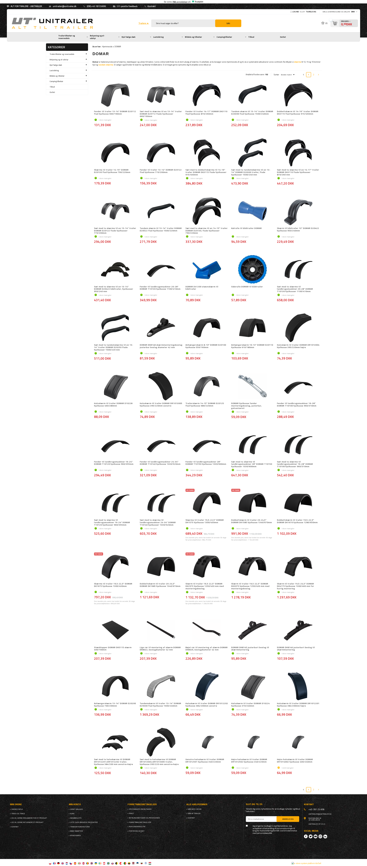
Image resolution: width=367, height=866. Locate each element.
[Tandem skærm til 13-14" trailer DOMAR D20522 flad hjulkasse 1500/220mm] (161, 211)
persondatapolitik (264, 833)
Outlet (283, 37)
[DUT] (67, 863)
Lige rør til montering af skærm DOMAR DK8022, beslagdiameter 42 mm (160, 648)
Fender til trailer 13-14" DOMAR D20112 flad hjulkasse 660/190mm (115, 112)
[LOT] (133, 863)
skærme (297, 61)
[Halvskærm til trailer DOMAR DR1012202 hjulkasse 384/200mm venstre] (207, 686)
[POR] (125, 863)
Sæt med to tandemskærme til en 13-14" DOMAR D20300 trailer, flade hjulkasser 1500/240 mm (250, 172)
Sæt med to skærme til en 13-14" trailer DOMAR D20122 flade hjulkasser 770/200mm (115, 230)
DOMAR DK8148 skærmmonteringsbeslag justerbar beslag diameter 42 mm (161, 346)
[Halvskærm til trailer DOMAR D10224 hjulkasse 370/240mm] (252, 686)
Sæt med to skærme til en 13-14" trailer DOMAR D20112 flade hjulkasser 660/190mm (161, 113)
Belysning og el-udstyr (97, 37)
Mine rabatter (76, 831)
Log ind (295, 11)
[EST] (137, 863)
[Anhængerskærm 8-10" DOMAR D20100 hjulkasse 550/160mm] (207, 328)
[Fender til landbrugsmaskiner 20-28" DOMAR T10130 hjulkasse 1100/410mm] (161, 269)
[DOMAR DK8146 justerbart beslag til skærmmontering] (298, 630)
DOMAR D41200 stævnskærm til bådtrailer (202, 287)
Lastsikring (158, 37)
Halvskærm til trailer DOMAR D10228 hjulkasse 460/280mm (113, 404)
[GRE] (146, 863)
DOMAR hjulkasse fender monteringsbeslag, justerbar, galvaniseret (246, 405)
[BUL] (141, 863)
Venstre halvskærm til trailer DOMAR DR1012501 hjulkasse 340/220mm (205, 760)
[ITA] (79, 863)
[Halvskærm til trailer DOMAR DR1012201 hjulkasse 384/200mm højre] (298, 686)
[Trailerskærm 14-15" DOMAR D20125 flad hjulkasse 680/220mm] (207, 386)
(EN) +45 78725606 (96, 6)
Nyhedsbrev (75, 835)
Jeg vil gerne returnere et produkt (27, 822)
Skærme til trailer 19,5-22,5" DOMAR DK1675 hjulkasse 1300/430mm (113, 585)
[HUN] (150, 863)
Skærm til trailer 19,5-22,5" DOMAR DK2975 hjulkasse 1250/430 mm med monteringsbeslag (205, 586)
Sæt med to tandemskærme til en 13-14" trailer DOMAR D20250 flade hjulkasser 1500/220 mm (113, 347)
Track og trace (18, 813)
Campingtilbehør (224, 37)
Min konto (75, 804)
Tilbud (251, 37)
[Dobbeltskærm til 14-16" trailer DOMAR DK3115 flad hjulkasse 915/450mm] (298, 94)
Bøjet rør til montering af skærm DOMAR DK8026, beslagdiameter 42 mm (207, 648)
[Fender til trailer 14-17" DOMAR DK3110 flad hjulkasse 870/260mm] (207, 94)
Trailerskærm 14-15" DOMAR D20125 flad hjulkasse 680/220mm (205, 404)
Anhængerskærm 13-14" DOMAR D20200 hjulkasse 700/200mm (115, 704)
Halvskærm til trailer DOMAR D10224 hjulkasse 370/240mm (250, 704)
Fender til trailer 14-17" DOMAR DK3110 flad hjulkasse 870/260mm (206, 112)
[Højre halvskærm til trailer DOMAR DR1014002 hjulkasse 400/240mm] (298, 742)
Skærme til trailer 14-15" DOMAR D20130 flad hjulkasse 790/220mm (112, 171)
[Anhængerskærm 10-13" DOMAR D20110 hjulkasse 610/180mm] (252, 328)
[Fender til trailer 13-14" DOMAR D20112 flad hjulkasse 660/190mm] (115, 94)
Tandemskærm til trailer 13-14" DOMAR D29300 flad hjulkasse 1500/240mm (160, 704)
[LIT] (129, 863)
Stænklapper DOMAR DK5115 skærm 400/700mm (113, 648)
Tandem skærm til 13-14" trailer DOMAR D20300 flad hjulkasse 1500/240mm (252, 112)
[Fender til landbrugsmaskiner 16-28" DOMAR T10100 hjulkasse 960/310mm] (298, 386)
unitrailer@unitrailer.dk (64, 6)
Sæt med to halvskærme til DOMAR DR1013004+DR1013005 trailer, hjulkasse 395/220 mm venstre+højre (159, 761)
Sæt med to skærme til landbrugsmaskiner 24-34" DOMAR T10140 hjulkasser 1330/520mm (158, 522)
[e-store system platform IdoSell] (306, 863)
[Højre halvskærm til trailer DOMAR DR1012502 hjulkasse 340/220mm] (252, 742)
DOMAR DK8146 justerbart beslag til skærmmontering (296, 648)
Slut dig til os (254, 804)
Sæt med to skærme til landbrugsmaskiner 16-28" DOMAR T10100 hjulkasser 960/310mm (295, 464)
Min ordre (16, 804)
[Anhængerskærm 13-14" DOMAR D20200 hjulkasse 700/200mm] (115, 686)
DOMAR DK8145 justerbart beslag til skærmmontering (250, 648)
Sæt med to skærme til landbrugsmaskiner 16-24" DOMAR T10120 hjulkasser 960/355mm (112, 522)
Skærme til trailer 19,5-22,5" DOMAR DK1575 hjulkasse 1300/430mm (205, 521)
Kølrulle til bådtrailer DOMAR (246, 228)
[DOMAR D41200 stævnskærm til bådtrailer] (207, 269)
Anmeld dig (288, 818)
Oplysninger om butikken (140, 809)
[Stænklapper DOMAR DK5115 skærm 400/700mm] (115, 630)
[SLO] (112, 863)
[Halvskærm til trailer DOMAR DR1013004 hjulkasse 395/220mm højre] (298, 328)
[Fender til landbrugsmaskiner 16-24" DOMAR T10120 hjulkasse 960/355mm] (115, 444)
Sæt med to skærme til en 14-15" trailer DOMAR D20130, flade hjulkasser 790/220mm (207, 230)
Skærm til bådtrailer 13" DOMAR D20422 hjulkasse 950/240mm (298, 229)
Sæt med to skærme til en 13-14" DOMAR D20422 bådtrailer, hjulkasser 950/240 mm (113, 289)
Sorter (276, 74)
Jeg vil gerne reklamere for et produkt (29, 818)
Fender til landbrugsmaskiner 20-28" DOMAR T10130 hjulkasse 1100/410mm (160, 287)
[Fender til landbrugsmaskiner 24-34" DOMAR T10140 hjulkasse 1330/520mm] (161, 444)
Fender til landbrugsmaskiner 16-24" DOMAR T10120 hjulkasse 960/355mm (113, 463)
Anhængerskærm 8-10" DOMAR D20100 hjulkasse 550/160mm (206, 346)
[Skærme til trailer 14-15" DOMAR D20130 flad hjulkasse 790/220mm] (115, 153)
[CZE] (71, 863)
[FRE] (54, 863)
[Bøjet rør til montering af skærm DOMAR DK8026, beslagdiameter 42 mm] (207, 630)
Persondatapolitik (137, 826)
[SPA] (75, 863)
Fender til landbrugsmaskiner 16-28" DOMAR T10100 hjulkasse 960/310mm (296, 404)
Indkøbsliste (76, 818)
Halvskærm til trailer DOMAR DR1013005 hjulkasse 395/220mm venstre (161, 404)
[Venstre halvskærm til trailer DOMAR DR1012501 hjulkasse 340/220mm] (207, 742)
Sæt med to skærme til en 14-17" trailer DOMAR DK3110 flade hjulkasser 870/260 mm (298, 172)
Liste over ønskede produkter (84, 822)
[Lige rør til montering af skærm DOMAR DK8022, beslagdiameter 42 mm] (161, 630)
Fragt (131, 813)
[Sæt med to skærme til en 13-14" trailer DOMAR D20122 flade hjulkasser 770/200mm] (115, 211)
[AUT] (104, 863)
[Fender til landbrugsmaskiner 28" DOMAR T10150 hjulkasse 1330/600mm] (207, 444)
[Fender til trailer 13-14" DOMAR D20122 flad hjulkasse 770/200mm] (161, 153)
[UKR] (96, 863)
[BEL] (117, 863)
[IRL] (100, 863)
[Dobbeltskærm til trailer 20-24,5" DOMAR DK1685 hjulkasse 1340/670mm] (161, 566)
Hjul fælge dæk (128, 37)
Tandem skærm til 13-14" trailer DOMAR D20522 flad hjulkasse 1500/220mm (161, 229)
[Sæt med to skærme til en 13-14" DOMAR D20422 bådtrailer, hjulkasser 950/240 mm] (115, 269)
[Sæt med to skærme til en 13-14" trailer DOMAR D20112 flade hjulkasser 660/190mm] (161, 94)
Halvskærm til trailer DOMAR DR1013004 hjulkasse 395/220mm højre (298, 346)
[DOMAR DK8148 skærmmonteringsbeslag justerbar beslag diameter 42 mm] (161, 328)
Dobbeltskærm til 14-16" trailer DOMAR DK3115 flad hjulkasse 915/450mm (297, 112)
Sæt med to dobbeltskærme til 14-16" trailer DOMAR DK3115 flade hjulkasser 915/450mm (206, 172)
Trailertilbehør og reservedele (66, 37)
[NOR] (92, 863)
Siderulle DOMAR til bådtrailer (247, 286)
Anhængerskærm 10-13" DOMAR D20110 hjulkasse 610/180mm (252, 346)
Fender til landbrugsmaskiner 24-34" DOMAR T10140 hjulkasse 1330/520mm (160, 463)
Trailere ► (143, 23)
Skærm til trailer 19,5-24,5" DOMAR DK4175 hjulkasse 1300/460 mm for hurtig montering (295, 586)
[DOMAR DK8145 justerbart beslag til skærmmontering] (252, 630)
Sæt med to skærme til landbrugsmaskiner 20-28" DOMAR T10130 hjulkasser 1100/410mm (295, 289)
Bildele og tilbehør (193, 37)
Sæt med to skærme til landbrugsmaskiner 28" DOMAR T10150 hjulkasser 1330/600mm (251, 464)
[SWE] (108, 863)
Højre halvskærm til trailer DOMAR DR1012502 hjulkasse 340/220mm (249, 760)
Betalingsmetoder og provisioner (144, 818)
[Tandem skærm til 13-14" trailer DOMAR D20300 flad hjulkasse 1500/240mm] (252, 94)
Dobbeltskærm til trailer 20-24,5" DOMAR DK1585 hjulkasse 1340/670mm (251, 521)
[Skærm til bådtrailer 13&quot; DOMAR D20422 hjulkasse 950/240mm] (298, 211)
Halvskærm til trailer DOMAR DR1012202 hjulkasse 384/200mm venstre (207, 704)
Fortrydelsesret (137, 831)
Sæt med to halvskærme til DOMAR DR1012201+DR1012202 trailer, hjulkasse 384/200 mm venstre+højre (113, 761)
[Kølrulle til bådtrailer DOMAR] (252, 211)
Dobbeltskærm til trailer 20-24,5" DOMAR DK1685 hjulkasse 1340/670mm (160, 585)
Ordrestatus (17, 809)
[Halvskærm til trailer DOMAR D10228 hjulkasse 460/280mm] (115, 386)
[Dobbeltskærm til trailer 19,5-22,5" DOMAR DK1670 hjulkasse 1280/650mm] (298, 503)
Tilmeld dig (311, 11)
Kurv (72, 813)
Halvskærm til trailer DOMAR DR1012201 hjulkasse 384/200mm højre (298, 704)
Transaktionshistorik (80, 827)
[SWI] (121, 863)
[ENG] (62, 863)
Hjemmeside (107, 46)
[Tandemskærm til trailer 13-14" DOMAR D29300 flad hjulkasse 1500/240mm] (161, 686)
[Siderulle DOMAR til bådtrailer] (252, 269)
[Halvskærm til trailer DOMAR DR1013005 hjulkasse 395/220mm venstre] (161, 386)
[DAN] (83, 863)
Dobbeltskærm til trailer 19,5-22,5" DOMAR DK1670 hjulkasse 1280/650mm (297, 521)
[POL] (50, 863)
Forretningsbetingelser (140, 822)
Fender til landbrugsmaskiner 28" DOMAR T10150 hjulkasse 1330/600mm (206, 463)
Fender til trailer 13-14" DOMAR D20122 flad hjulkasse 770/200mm (161, 171)
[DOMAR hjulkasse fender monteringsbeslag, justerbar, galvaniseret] (252, 386)
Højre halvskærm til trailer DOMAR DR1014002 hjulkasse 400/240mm (295, 760)
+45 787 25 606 (316, 809)
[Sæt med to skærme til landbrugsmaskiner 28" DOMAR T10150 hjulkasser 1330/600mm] (252, 444)
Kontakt (152, 6)
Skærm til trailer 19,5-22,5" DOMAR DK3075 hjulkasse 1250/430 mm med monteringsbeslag (250, 586)
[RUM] (87, 863)
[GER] (58, 863)
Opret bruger (76, 809)
